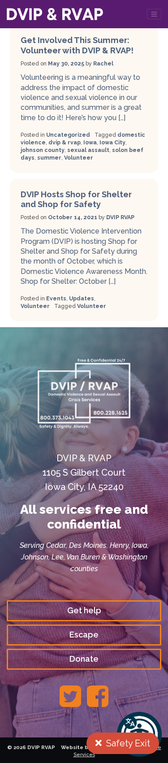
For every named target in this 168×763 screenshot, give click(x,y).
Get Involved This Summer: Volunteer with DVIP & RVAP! (77, 45)
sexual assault (88, 150)
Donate (84, 658)
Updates (81, 298)
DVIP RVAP (120, 217)
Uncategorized (68, 134)
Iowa (90, 142)
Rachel (103, 63)
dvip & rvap (64, 142)
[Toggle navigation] (154, 14)
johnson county (43, 150)
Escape (84, 634)
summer (49, 157)
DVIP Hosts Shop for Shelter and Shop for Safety (76, 199)
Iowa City (112, 142)
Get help (84, 610)
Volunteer (78, 157)
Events (56, 298)
